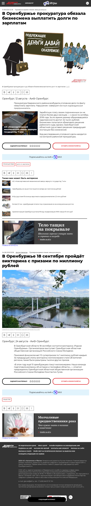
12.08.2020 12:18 (7, 10)
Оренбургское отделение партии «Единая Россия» (21, 329)
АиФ (68, 87)
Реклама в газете (24, 451)
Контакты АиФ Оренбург (60, 448)
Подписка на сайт (25, 448)
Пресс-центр (42, 445)
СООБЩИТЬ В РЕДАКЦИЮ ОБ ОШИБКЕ (31, 454)
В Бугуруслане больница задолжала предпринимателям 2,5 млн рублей (39, 196)
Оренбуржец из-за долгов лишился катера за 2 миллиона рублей (36, 189)
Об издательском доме (27, 445)
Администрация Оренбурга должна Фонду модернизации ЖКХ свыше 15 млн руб (42, 212)
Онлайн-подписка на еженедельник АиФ (64, 445)
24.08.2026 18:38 (8, 252)
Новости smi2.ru (10, 245)
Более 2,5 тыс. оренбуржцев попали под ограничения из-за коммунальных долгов (43, 204)
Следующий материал (47, 499)
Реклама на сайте (77, 448)
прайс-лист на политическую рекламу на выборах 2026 (54, 451)
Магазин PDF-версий (41, 448)
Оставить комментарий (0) (71, 146)
